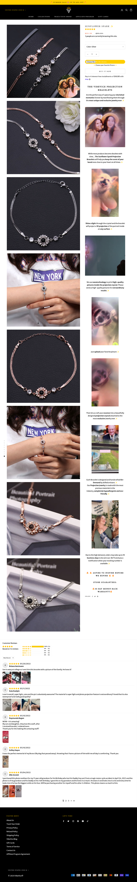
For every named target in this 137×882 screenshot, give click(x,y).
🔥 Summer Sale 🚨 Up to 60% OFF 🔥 (68, 2)
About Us (10, 820)
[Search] (126, 10)
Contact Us (11, 850)
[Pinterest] (97, 596)
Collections (44, 16)
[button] (90, 29)
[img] (14, 664)
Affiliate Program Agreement (18, 854)
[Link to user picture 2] (16, 678)
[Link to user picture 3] (26, 678)
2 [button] (65, 801)
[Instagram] (73, 821)
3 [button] (68, 801)
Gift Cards (103, 16)
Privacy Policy (12, 828)
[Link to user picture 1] (7, 678)
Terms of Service (13, 846)
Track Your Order (13, 824)
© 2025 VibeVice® (15, 876)
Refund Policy (12, 831)
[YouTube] (83, 821)
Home (31, 16)
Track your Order (63, 16)
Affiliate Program (85, 16)
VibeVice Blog (12, 839)
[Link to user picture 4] (35, 705)
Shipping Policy (13, 835)
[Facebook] (92, 596)
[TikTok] (87, 821)
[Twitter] (95, 596)
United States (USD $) (14, 10)
